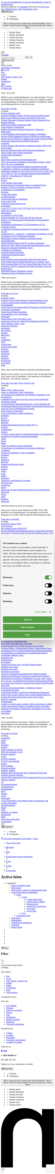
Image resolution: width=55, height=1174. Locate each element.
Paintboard (38, 300)
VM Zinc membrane (18, 266)
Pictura (24, 300)
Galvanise (25, 664)
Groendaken (41, 134)
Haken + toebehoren (27, 688)
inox (27, 399)
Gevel (3, 337)
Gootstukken (21, 162)
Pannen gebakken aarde (10, 113)
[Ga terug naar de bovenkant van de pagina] (3, 1169)
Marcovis (47, 695)
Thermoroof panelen (19, 229)
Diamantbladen (7, 305)
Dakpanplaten (30, 220)
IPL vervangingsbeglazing (25, 173)
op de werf (44, 7)
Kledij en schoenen (8, 699)
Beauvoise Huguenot (17, 129)
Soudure (4, 427)
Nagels (4, 664)
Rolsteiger (5, 709)
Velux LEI (28, 176)
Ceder (3, 796)
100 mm (31, 218)
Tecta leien (31, 909)
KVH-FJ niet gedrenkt (10, 761)
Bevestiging (6, 662)
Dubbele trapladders (26, 706)
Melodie (4, 122)
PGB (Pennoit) (47, 683)
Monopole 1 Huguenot (35, 129)
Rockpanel (5, 317)
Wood (9, 307)
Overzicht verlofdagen (15, 1024)
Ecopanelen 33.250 (9, 215)
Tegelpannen (19, 127)
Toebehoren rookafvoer (10, 171)
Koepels (4, 185)
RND (3, 743)
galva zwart (20, 399)
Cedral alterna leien (34, 899)
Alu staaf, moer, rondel (42, 678)
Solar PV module (27, 243)
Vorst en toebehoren (9, 413)
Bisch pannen (7, 118)
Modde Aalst (14, 45)
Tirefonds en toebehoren (31, 676)
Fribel (3, 695)
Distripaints (45, 692)
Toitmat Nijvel (15, 48)
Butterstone (35, 692)
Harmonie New (44, 120)
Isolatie (9, 983)
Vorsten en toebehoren (10, 453)
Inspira (17, 303)
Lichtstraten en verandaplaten (13, 190)
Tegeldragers (6, 655)
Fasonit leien (6, 344)
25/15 (8, 208)
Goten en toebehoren (9, 392)
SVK (14, 201)
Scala (30, 697)
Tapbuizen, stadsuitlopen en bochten (15, 480)
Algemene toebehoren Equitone (33, 303)
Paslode (4, 697)
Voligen (4, 747)
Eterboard (5, 351)
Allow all (27, 620)
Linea (45, 300)
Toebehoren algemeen (26, 236)
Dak (8, 976)
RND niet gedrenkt (9, 752)
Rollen (3, 476)
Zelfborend (16, 676)
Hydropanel (6, 361)
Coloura (4, 303)
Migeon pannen (19, 118)
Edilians (4, 129)
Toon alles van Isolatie (10, 519)
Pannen (10, 127)
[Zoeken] (27, 57)
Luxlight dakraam (8, 197)
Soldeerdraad (6, 429)
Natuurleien (5, 206)
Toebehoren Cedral (37, 307)
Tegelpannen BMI (23, 125)
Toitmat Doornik (16, 37)
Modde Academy (13, 1019)
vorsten (21, 413)
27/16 (18, 208)
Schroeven (5, 674)
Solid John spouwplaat (10, 819)
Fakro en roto (6, 178)
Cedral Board (6, 312)
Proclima (31, 266)
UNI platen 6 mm (24, 319)
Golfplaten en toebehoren (11, 250)
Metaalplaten (6, 213)
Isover (17, 646)
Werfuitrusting (7, 702)
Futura (35, 120)
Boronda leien (32, 904)
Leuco (27, 695)
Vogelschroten (40, 648)
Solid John (5, 685)
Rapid (20, 697)
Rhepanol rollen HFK (18, 150)
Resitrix (4, 146)
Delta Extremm (7, 264)
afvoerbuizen (30, 448)
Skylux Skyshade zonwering (22, 187)
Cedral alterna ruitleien (36, 902)
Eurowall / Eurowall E (35, 531)
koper (16, 667)
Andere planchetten (9, 803)
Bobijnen (4, 422)
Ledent (21, 695)
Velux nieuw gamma (9, 166)
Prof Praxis (12, 697)
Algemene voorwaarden (16, 1040)
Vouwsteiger (15, 709)
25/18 (13, 208)
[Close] (2, 1172)
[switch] (48, 585)
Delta (8, 262)
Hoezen (44, 653)
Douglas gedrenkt (8, 754)
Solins (3, 439)
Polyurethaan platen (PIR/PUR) (14, 528)
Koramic (5, 115)
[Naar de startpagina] (5, 55)
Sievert (35, 697)
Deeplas (4, 333)
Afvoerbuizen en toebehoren (12, 395)
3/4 (15, 750)
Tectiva (12, 300)
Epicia (3, 740)
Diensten (9, 1008)
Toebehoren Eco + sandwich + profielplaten (19, 234)
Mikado (11, 122)
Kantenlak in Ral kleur (39, 321)
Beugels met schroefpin (22, 406)
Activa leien (31, 911)
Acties (35, 9)
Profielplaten (6, 224)
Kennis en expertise (14, 1010)
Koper (3, 441)
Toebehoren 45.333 (9, 236)
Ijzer (9, 664)
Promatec (5, 349)
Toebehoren (6, 222)
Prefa (3, 365)
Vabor (41, 697)
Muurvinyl (5, 335)
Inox (25, 641)
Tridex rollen (12, 153)
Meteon (15, 326)
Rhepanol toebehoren (36, 150)
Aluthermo (5, 266)
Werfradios (5, 713)
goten (20, 446)
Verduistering (32, 162)
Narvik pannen (30, 115)
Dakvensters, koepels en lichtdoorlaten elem (18, 160)
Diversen (4, 157)
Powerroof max (18, 533)
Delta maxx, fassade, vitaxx (38, 262)
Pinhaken (5, 669)
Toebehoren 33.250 (45, 234)
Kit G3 (34, 425)
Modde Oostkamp (16, 43)
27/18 (23, 208)
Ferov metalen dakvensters (12, 183)
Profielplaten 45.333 (37, 224)
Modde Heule (14, 32)
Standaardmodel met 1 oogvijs (27, 404)
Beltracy (15, 692)
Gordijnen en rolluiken (21, 169)
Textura (30, 300)
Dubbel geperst (13, 259)
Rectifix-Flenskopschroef (37, 681)
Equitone (5, 300)
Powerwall (30, 533)
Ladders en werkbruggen (11, 704)
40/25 (13, 211)
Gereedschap (6, 692)
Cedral (9, 201)
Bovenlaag (31, 134)
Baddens (5, 773)
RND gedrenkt (7, 750)
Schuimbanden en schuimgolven (14, 653)
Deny (27, 635)
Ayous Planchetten (8, 801)
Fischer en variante (23, 683)
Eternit (18, 204)
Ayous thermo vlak (40, 801)
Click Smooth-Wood (20, 307)
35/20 (39, 208)
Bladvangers (31, 651)
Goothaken (5, 399)
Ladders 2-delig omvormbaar (34, 704)
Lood (3, 473)
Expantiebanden (34, 653)
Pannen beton (6, 269)
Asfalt (3, 134)
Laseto (15, 695)
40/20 (3, 211)
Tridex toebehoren (25, 153)
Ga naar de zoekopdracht (31, 2)
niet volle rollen (26, 644)
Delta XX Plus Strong (23, 264)
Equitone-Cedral (7, 298)
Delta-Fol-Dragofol (19, 262)
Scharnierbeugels (8, 404)
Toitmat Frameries (16, 40)
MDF (3, 817)
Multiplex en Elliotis (9, 812)
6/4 (21, 750)
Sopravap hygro (31, 646)
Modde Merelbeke (16, 35)
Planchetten (5, 798)
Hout (8, 990)
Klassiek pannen (43, 115)
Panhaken (5, 667)
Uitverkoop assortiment (10, 310)
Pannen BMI (10, 125)
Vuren (3, 757)
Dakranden (22, 312)
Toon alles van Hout (9, 733)
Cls (2, 782)
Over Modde (6, 9)
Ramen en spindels (32, 185)
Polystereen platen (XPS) (11, 524)
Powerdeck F (6, 533)
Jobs (21, 9)
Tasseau (4, 432)
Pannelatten (5, 738)
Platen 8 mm (12, 319)
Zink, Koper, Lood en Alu (16, 981)
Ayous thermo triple (24, 801)
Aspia (43, 118)
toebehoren (17, 155)
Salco (25, 697)
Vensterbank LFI (17, 176)
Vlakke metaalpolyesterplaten (24, 238)
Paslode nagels (36, 664)
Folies (3, 262)
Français (12, 16)
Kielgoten (5, 415)
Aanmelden (6, 68)
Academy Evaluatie (14, 1042)
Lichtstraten (6, 229)
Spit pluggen (36, 683)
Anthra (15, 390)
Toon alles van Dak (9, 108)
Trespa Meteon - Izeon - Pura (13, 323)
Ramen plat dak (40, 166)
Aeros (21, 655)
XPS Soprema (7, 526)
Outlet (8, 985)
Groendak (5, 143)
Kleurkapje (45, 676)
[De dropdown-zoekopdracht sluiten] (31, 57)
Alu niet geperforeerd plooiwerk (23, 490)
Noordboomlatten (8, 805)
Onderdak (5, 257)
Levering (9, 1035)
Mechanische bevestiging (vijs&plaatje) (17, 678)
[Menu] (3, 52)
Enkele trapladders (42, 706)
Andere (28, 425)
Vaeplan (4, 155)
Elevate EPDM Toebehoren (27, 141)
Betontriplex (6, 815)
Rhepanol (5, 150)
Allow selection (27, 627)
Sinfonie (28, 120)
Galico (9, 695)
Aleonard (30, 118)
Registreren (15, 68)
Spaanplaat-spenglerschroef (21, 674)
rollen (10, 155)
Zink (3, 388)
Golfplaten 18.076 (8, 227)
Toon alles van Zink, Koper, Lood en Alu (17, 383)
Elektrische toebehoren (40, 169)
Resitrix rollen (14, 146)
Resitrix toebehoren (28, 146)
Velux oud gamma (8, 162)
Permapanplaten (42, 220)
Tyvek (48, 264)
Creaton (4, 120)
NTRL (9, 390)
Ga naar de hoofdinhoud (11, 2)
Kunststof (20, 252)
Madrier (4, 777)
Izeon (9, 326)
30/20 (28, 208)
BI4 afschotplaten (19, 531)
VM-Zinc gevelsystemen (11, 434)
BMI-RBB (5, 271)
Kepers (4, 763)
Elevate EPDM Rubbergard (12, 136)
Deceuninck (6, 330)
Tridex (4, 153)
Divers (3, 494)
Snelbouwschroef (40, 674)
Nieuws (15, 9)
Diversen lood (6, 483)
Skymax (37, 187)
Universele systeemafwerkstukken (24, 436)
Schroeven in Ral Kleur (20, 321)
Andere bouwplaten (9, 347)
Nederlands (8, 12)
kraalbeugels (43, 399)
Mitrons (15, 655)
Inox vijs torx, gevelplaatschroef (14, 681)
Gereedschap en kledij (10, 690)
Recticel (4, 531)
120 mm (38, 218)
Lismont (33, 695)
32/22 (34, 208)
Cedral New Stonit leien (36, 906)
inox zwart (33, 399)
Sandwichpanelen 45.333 (11, 218)
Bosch (28, 692)
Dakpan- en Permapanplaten (12, 220)
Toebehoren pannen (25, 271)
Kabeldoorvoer (7, 658)
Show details (41, 612)
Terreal (4, 127)
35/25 (49, 208)
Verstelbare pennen (8, 402)
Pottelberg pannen (16, 115)
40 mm (25, 218)
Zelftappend (6, 676)
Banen (15, 425)
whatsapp (24, 7)
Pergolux (4, 192)
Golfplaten (5, 252)
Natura (18, 300)
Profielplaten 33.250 (20, 224)
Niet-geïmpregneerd (9, 784)
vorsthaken (30, 453)
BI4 (10, 531)
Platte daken (6, 132)
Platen (17, 243)
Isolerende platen (26, 259)
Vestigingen (28, 9)
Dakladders (36, 709)
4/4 (18, 750)
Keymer (37, 118)
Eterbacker (5, 354)
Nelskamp (5, 273)
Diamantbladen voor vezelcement (14, 314)
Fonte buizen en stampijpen (12, 411)
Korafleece (39, 266)
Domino (21, 120)
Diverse (4, 418)
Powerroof (49, 531)
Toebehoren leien (8, 204)
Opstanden (20, 185)
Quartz (21, 390)
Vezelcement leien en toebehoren (14, 199)
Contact (9, 1033)
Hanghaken (6, 671)
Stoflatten (5, 745)
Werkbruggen (26, 709)
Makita (40, 695)
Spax (12, 683)
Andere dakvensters (9, 194)
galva (12, 399)
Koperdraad (14, 688)
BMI (3, 125)
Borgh (22, 692)
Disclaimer (10, 1037)
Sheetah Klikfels (8, 243)
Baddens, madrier (8, 770)
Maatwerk (5, 420)
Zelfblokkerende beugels (24, 409)
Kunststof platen (40, 259)
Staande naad (6, 425)
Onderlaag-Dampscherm (16, 134)
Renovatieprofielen (44, 651)
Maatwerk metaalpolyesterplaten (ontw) (17, 248)
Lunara (11, 303)
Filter (6, 948)
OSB (3, 810)
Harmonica (12, 120)
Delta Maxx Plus (39, 264)
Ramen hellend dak (26, 166)
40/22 (8, 211)
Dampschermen (7, 646)
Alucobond (5, 363)
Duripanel (5, 358)
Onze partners (11, 992)
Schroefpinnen (38, 406)
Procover (48, 266)
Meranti (4, 794)
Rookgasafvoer (7, 641)
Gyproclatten (6, 821)
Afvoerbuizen (30, 395)
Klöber (41, 646)
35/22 (44, 208)
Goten (21, 392)
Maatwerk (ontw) (8, 245)
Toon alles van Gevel (9, 293)
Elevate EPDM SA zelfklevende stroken (23, 139)
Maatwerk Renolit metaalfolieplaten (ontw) (33, 245)
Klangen (21, 425)
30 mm (20, 215)
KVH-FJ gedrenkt (8, 759)
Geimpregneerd (7, 787)
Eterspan (4, 356)
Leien (3, 201)
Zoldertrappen (6, 660)
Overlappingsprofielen (30, 434)
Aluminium (5, 485)
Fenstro (4, 180)
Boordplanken (7, 789)
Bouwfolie (5, 644)
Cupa (3, 208)
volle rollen (15, 644)
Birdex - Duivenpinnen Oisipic (21, 648)
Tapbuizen (5, 478)
